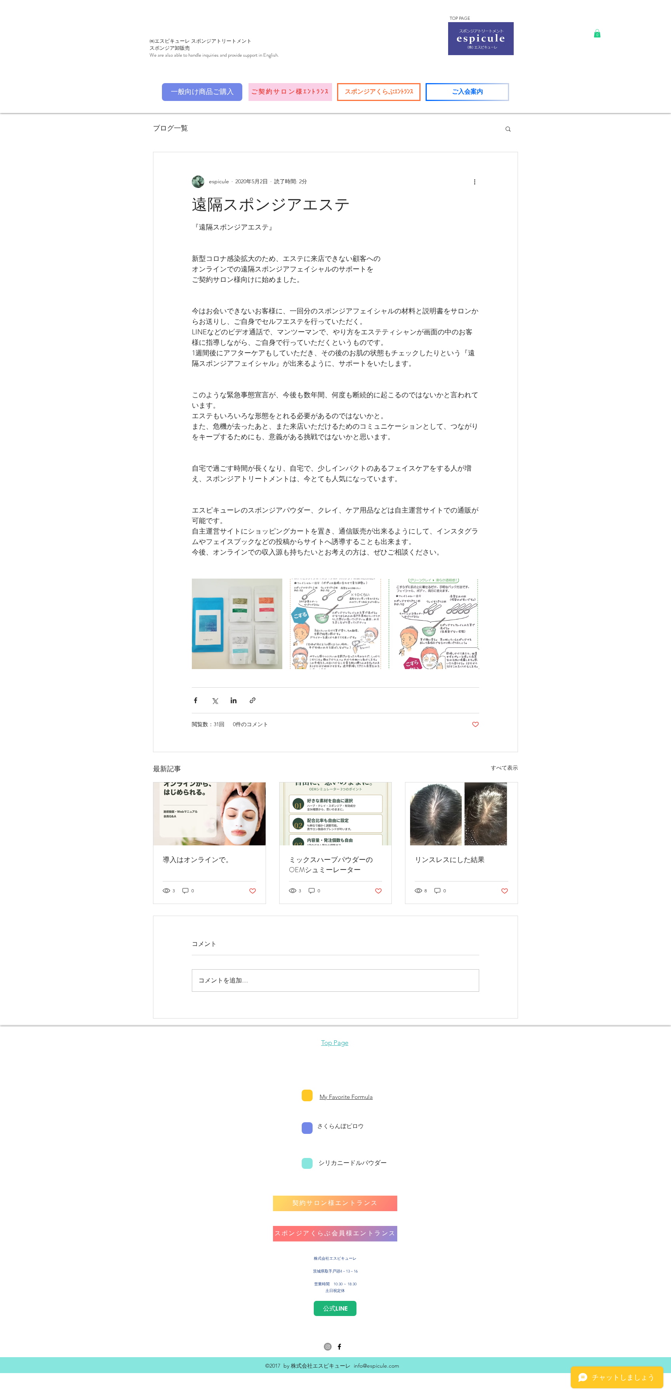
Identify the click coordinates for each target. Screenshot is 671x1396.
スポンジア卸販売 (169, 48)
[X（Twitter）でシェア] (214, 700)
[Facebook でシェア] (195, 700)
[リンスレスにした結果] (461, 813)
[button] (597, 33)
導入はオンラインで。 (198, 860)
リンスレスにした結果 (450, 860)
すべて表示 (504, 767)
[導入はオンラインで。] (209, 813)
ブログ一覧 (170, 128)
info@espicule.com (376, 1365)
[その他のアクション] (474, 181)
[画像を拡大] (237, 624)
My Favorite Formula (346, 1096)
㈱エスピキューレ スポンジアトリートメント (200, 41)
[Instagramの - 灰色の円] (328, 1347)
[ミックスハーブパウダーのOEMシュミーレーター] (336, 813)
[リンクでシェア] (252, 700)
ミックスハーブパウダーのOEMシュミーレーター (331, 865)
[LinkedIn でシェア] (233, 700)
